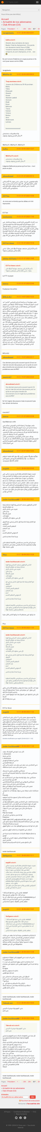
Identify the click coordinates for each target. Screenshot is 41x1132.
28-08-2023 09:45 (28, 468)
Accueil (5, 19)
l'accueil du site (33, 1104)
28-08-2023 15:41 (28, 909)
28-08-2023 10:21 (28, 499)
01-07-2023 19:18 (28, 243)
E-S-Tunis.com (11, 2)
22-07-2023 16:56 (28, 451)
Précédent (11, 29)
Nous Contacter (21, 1114)
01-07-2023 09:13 (28, 176)
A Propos (7, 1112)
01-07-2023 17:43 (28, 217)
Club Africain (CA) (12, 24)
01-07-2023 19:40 (28, 258)
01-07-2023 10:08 (28, 196)
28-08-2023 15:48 (28, 952)
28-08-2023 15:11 (28, 855)
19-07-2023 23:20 (28, 377)
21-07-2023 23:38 (28, 416)
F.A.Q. (34, 1112)
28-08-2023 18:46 (28, 1018)
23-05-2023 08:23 (28, 74)
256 (29, 29)
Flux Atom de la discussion (30, 1101)
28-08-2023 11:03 (28, 628)
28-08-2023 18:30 (28, 1003)
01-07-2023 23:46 (28, 283)
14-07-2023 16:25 (28, 297)
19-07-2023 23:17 (28, 357)
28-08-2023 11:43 (28, 746)
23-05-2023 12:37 (28, 149)
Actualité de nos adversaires (17, 22)
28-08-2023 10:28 (28, 554)
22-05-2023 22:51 (28, 33)
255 (24, 29)
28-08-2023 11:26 (28, 712)
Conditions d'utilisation (22, 1112)
